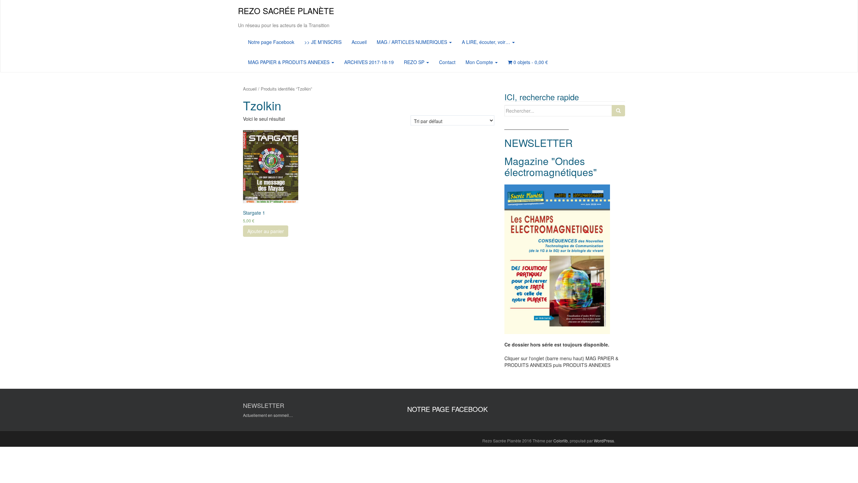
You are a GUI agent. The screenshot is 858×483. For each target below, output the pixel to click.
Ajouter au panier (265, 231)
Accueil (359, 42)
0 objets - (530, 62)
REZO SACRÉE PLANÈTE (286, 10)
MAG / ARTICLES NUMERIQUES (412, 42)
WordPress (604, 440)
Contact (447, 62)
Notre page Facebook (271, 42)
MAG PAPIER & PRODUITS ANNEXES (289, 62)
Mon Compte (480, 62)
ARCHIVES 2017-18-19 (369, 62)
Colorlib (560, 440)
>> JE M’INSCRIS (323, 42)
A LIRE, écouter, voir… (486, 42)
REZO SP (415, 62)
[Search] (618, 110)
